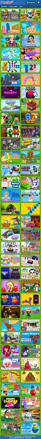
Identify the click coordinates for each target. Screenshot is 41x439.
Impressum (28, 437)
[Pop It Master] (10, 377)
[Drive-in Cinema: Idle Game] (30, 183)
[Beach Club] (10, 183)
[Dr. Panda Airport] (10, 338)
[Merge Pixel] (30, 170)
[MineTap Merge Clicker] (10, 118)
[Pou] (10, 247)
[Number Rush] (30, 66)
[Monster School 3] (30, 286)
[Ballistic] (10, 92)
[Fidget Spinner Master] (30, 338)
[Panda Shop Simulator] (30, 247)
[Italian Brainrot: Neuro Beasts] (10, 428)
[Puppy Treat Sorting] (10, 66)
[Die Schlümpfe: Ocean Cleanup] (10, 105)
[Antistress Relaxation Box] (10, 286)
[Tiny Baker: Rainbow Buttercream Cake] (10, 260)
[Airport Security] (30, 40)
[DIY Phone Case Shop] (30, 351)
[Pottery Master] (30, 428)
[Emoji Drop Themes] (30, 377)
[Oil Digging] (10, 196)
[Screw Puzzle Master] (30, 79)
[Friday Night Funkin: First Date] (10, 351)
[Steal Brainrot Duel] (30, 312)
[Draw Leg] (30, 209)
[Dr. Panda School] (30, 273)
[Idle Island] (10, 157)
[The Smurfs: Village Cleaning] (10, 234)
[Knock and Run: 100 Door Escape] (10, 131)
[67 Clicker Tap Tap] (30, 118)
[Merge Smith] (30, 131)
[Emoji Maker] (10, 364)
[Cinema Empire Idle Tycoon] (10, 40)
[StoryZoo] (30, 364)
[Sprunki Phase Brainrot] (30, 157)
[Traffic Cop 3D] (10, 273)
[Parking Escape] (30, 260)
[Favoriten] (38, 2)
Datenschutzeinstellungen (16, 437)
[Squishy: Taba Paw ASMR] (30, 53)
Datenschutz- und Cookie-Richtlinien (25, 436)
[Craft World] (10, 312)
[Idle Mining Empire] (10, 15)
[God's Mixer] (30, 222)
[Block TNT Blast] (30, 105)
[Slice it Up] (10, 299)
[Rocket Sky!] (10, 325)
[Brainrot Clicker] (10, 222)
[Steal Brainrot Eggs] (30, 389)
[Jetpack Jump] (30, 144)
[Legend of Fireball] (30, 415)
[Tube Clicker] (30, 325)
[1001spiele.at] (7, 2)
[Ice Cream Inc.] (30, 402)
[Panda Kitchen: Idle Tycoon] (30, 28)
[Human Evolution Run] (10, 79)
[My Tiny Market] (30, 15)
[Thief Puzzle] (10, 144)
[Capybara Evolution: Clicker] (10, 415)
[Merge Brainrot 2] (30, 234)
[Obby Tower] (10, 389)
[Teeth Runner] (10, 170)
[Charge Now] (30, 299)
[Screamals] (10, 28)
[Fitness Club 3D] (30, 196)
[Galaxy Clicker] (10, 402)
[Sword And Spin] (10, 53)
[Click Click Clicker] (30, 92)
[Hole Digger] (10, 209)
